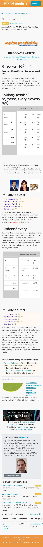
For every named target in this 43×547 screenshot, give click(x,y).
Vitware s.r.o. (25, 537)
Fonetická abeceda (12, 363)
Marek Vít (24, 437)
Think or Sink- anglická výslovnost (18, 371)
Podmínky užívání (10, 542)
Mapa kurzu (25, 57)
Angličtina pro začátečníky (17, 14)
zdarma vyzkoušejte (23, 429)
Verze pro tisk (35, 514)
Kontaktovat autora (13, 475)
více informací (22, 427)
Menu (36, 3)
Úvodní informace (11, 57)
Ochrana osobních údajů (30, 542)
